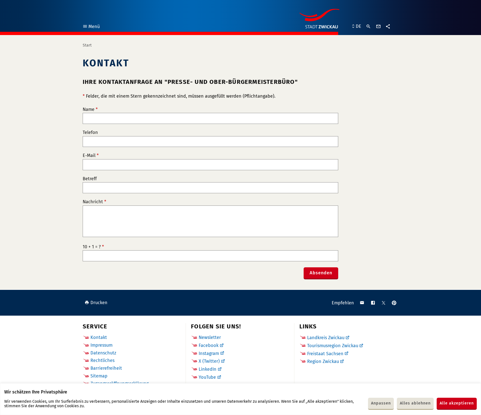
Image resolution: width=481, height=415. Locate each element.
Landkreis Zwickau (325, 337)
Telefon (90, 132)
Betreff (90, 178)
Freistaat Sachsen (325, 353)
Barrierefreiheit (106, 368)
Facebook (208, 345)
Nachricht (94, 201)
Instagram (209, 353)
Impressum (101, 345)
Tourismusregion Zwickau (332, 345)
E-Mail (91, 155)
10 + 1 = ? (93, 247)
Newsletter (210, 337)
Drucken (98, 302)
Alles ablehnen (415, 403)
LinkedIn (207, 369)
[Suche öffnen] (368, 26)
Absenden (321, 273)
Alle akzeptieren (457, 403)
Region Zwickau (323, 361)
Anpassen (381, 403)
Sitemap (98, 376)
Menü (91, 27)
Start (87, 45)
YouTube (207, 377)
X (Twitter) (209, 361)
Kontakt (98, 337)
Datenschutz (103, 353)
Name (90, 109)
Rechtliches (102, 360)
